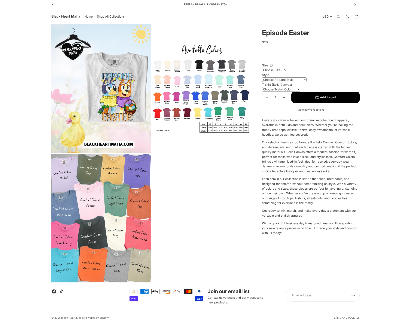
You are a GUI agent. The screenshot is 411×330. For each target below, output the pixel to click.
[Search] (338, 16)
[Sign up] (353, 295)
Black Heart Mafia (72, 317)
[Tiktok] (61, 291)
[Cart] (356, 16)
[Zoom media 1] (101, 88)
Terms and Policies (346, 317)
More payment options (311, 109)
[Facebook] (54, 291)
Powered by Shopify (96, 317)
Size (265, 65)
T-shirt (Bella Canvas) (277, 84)
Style (265, 75)
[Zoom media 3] (101, 218)
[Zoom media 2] (202, 88)
